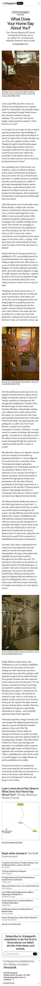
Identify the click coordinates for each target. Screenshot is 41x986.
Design (20, 805)
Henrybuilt (9, 968)
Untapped (9, 3)
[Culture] (20, 821)
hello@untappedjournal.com (14, 977)
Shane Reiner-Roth (21, 44)
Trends (21, 795)
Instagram (7, 979)
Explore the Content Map (11, 924)
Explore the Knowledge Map (12, 843)
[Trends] (34, 829)
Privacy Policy (9, 983)
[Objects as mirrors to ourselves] (6, 829)
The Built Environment (20, 12)
